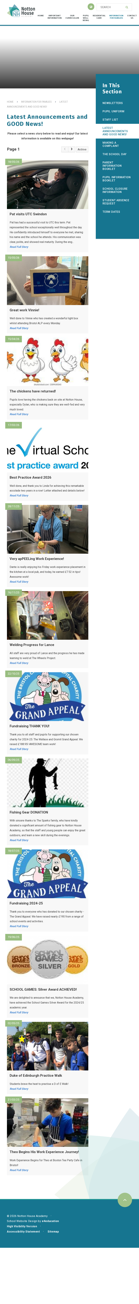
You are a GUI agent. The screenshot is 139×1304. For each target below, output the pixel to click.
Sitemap (53, 1231)
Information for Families (36, 101)
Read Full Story (19, 246)
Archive (82, 149)
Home (10, 101)
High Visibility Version (22, 1226)
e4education (50, 1221)
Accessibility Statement (23, 1231)
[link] (64, 149)
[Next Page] (71, 149)
